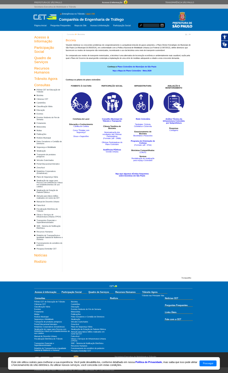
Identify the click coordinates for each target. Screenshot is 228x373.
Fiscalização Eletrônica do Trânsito (48, 339)
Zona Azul (41, 168)
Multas (39, 130)
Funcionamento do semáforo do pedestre (87, 348)
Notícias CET (171, 298)
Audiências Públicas (112, 150)
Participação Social (122, 25)
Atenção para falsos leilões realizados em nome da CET (48, 197)
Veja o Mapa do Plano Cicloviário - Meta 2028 (131, 71)
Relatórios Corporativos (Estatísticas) (46, 172)
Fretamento (41, 123)
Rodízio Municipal (44, 138)
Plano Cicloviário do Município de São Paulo (137, 67)
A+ (190, 34)
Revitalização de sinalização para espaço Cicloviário (143, 159)
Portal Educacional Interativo (48, 164)
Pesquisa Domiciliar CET (47, 249)
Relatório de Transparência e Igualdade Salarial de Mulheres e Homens (50, 237)
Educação (41, 110)
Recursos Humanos (42, 70)
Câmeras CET (42, 99)
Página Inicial (40, 25)
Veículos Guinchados (45, 160)
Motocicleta (41, 127)
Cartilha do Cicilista (81, 126)
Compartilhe (186, 278)
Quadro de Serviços (42, 60)
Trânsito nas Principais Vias (153, 295)
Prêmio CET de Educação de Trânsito (49, 302)
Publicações (41, 134)
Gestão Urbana (112, 152)
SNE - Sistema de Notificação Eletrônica (87, 343)
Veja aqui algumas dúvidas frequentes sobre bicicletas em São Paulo (132, 175)
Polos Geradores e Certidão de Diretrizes (87, 317)
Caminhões (41, 103)
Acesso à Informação (99, 25)
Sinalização (41, 151)
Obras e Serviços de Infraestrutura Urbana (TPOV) (49, 216)
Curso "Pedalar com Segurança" (81, 131)
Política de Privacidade (148, 362)
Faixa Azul (41, 205)
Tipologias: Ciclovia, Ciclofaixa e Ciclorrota (143, 125)
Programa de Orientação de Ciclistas (143, 142)
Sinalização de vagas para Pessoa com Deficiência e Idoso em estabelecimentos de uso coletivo (50, 184)
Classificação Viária (44, 106)
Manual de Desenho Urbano (48, 202)
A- (186, 34)
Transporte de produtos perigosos (48, 322)
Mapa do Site (80, 25)
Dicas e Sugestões (81, 136)
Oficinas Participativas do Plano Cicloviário (112, 143)
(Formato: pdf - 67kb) (143, 145)
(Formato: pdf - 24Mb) (112, 138)
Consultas (42, 85)
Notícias (40, 255)
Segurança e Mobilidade (46, 147)
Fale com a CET (173, 319)
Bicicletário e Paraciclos (143, 136)
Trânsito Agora (45, 79)
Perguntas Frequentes (60, 25)
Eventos (40, 114)
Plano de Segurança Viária (47, 177)
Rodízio (40, 261)
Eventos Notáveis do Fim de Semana (86, 309)
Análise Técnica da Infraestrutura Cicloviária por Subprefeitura (174, 121)
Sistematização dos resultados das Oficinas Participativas (112, 134)
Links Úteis (170, 312)
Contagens (173, 130)
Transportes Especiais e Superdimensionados (46, 221)
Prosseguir (208, 363)
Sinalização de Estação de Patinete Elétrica (47, 191)
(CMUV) (143, 152)
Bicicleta (40, 95)
